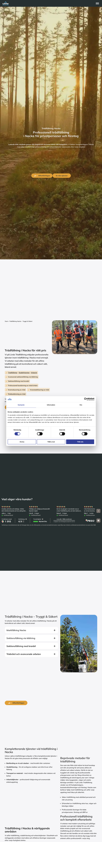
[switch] (40, 433)
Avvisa (22, 442)
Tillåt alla (80, 442)
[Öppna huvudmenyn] (97, 3)
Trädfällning (12, 373)
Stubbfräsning (24, 373)
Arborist (34, 373)
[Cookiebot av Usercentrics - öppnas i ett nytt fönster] (85, 399)
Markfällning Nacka (16, 630)
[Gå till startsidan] (48, 3)
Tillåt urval (51, 442)
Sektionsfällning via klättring (20, 638)
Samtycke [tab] (21, 405)
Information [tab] (51, 405)
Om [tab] (81, 405)
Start (6, 321)
